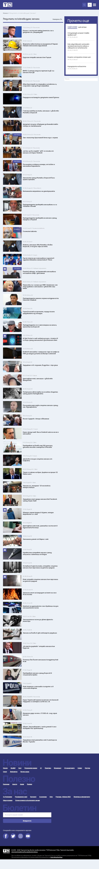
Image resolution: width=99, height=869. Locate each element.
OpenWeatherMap (56, 857)
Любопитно (14, 772)
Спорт (5, 772)
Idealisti (13, 768)
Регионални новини (31, 768)
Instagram (20, 836)
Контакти (33, 797)
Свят (19, 768)
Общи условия (7, 800)
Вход (90, 5)
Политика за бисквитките (82, 797)
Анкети (14, 784)
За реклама (43, 797)
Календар (6, 784)
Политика (48, 768)
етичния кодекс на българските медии (24, 852)
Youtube (28, 836)
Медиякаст (57, 768)
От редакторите (69, 768)
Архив (22, 784)
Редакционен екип (21, 797)
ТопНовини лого (7, 4)
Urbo (51, 797)
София (80, 768)
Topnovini (6, 851)
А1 (41, 768)
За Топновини (7, 797)
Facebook (6, 836)
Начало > (6, 13)
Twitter (13, 836)
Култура (87, 768)
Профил (29, 784)
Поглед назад (24, 772)
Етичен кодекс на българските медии (27, 800)
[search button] (84, 5)
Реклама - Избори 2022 (63, 797)
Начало (5, 768)
